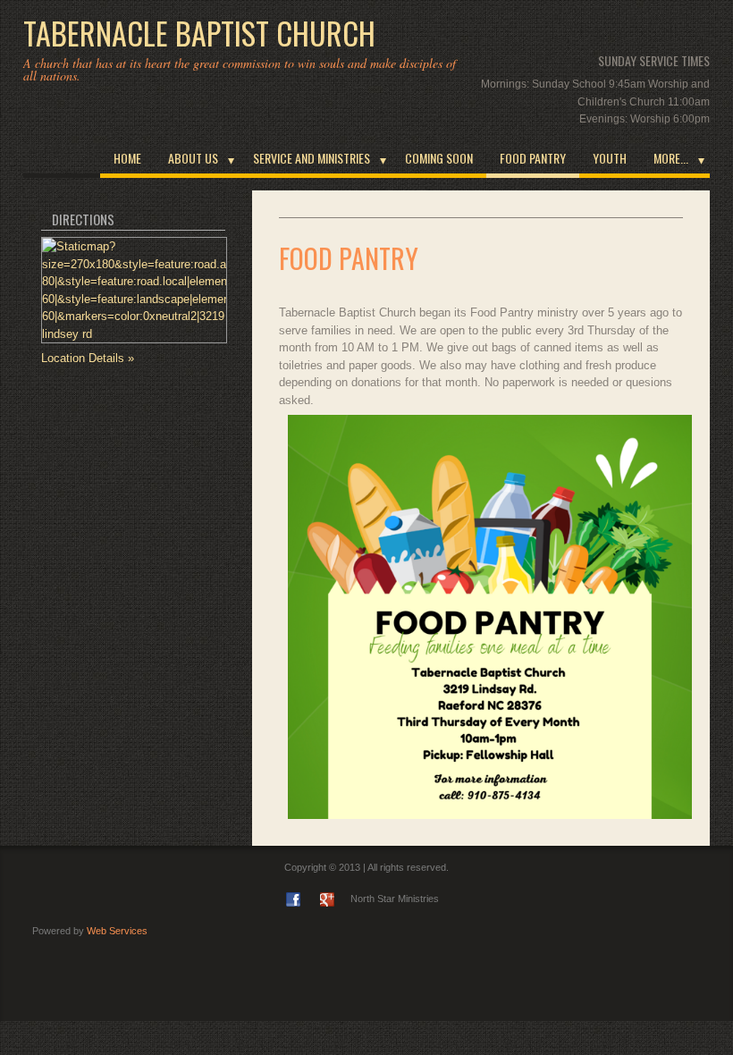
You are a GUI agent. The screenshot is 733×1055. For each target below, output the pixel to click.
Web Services (117, 930)
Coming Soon (439, 157)
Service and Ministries (311, 157)
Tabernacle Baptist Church (199, 33)
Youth (610, 157)
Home (127, 157)
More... (670, 157)
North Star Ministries (394, 898)
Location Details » (87, 358)
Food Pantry (533, 157)
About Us (193, 157)
